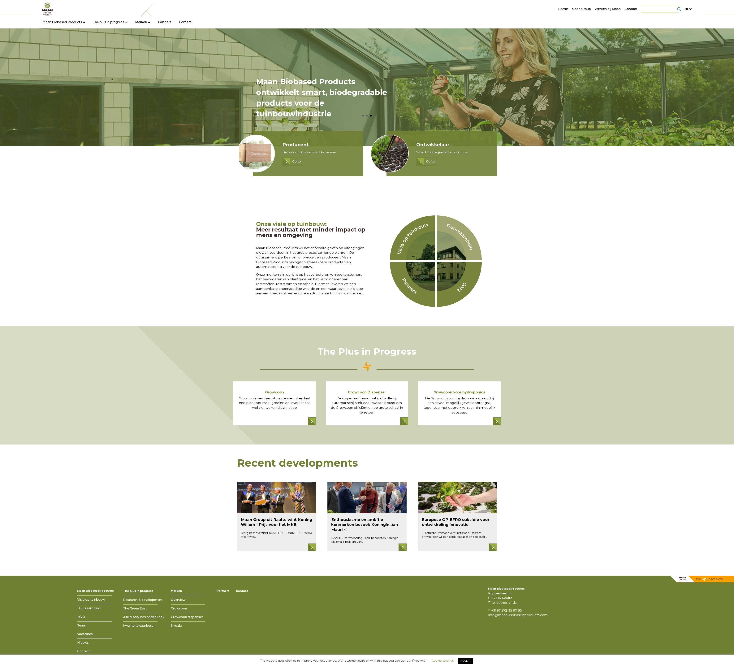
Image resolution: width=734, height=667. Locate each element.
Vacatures (85, 634)
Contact (630, 9)
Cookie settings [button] (443, 660)
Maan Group (581, 9)
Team (81, 625)
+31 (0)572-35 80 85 (506, 610)
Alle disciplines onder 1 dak (143, 617)
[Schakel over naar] (687, 9)
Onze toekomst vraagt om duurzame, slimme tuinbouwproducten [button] (363, 116)
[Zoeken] (674, 9)
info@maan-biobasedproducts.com (518, 615)
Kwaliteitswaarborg (138, 625)
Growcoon (179, 608)
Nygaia (176, 625)
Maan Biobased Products (95, 590)
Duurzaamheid (88, 608)
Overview (178, 600)
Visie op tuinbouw (91, 599)
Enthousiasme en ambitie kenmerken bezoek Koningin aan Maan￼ (364, 524)
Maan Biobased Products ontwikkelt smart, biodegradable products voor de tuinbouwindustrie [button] (371, 116)
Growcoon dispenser (187, 617)
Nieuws (83, 642)
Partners (164, 22)
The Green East (135, 608)
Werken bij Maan (608, 9)
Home (563, 9)
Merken (176, 591)
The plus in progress (138, 591)
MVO (81, 617)
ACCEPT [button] (466, 660)
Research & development (142, 600)
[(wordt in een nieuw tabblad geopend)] (412, 284)
